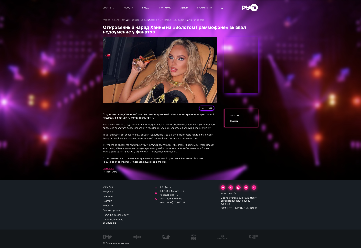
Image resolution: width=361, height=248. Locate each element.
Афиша (184, 7)
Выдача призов (111, 210)
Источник (108, 168)
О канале (108, 186)
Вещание (108, 205)
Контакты (108, 196)
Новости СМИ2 (110, 172)
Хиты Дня (126, 20)
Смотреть (108, 7)
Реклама (107, 200)
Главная (106, 20)
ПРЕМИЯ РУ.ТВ (204, 7)
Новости (128, 7)
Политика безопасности (116, 214)
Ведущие (108, 191)
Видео (145, 7)
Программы (165, 7)
